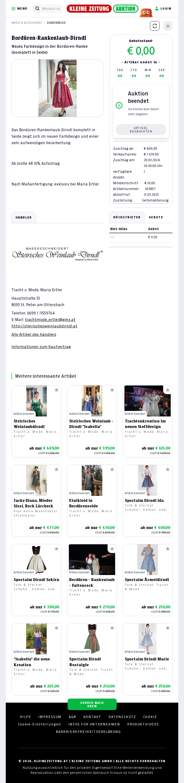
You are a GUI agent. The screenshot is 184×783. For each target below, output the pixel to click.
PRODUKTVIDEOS (143, 724)
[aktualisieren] (155, 26)
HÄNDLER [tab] (24, 217)
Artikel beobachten (141, 129)
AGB (72, 716)
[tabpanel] (58, 280)
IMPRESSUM (50, 716)
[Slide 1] (57, 109)
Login (166, 8)
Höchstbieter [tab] (127, 217)
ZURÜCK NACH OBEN (92, 704)
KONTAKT (92, 716)
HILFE (25, 716)
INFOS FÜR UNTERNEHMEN (94, 724)
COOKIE (150, 716)
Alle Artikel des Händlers (34, 334)
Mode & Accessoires (27, 22)
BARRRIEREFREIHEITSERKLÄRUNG (88, 731)
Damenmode (56, 22)
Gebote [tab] (156, 217)
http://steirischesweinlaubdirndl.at (44, 326)
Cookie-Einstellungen (39, 724)
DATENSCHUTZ (122, 716)
